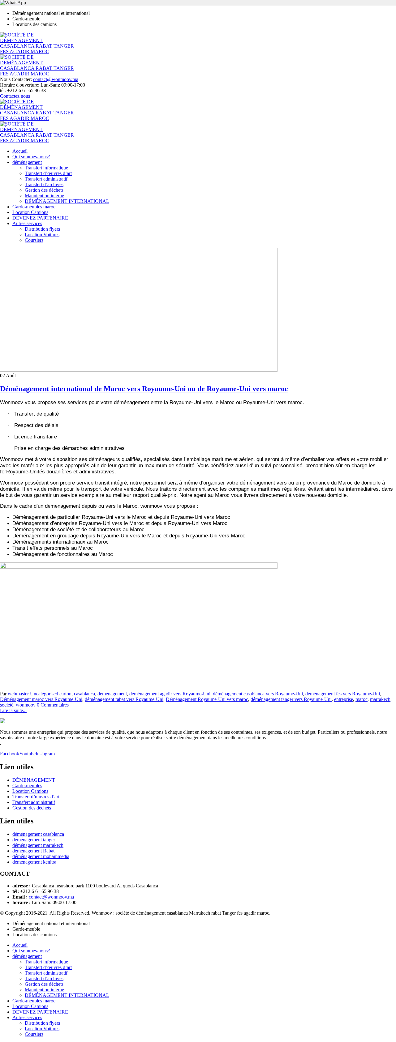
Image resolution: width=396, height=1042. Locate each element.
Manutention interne (44, 195)
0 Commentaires (53, 704)
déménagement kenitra (34, 862)
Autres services (27, 223)
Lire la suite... (13, 710)
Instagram (45, 753)
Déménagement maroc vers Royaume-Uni (41, 699)
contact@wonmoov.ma (55, 79)
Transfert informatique (46, 167)
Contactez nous (15, 96)
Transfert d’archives (44, 184)
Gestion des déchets (44, 190)
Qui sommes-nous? (31, 156)
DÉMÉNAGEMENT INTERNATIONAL (67, 201)
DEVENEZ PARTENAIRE (40, 217)
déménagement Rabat (33, 850)
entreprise (343, 699)
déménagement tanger (33, 839)
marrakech (380, 699)
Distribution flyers (42, 229)
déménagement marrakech (37, 845)
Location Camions (30, 212)
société (6, 704)
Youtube (27, 753)
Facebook (9, 753)
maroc (361, 699)
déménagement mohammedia (40, 856)
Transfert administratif (46, 178)
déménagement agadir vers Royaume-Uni (169, 693)
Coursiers (34, 240)
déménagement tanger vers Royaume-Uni (291, 699)
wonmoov (26, 704)
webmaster (18, 693)
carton (65, 693)
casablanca (84, 693)
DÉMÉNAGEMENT (33, 780)
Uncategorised (44, 693)
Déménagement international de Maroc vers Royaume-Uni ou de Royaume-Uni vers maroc (144, 389)
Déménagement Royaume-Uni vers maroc (207, 699)
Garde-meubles (27, 785)
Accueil (20, 151)
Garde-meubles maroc (33, 206)
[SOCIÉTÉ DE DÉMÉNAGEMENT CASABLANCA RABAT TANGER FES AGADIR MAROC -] (38, 51)
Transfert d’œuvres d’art (48, 173)
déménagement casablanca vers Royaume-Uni (258, 693)
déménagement (27, 162)
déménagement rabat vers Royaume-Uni (124, 699)
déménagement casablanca (38, 834)
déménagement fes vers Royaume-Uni (342, 693)
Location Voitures (42, 234)
